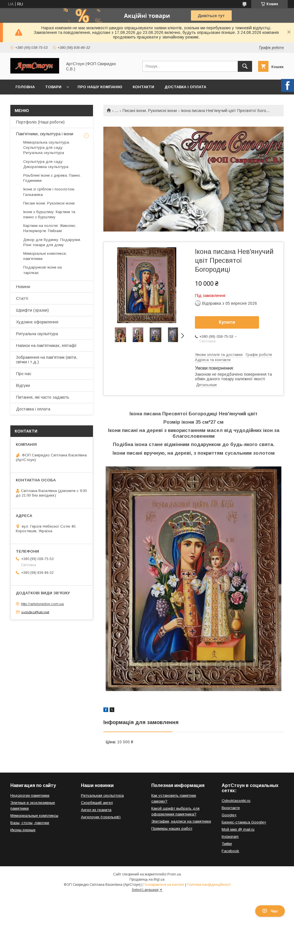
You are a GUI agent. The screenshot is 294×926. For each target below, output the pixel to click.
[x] (112, 710)
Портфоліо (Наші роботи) (40, 122)
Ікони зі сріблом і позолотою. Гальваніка (49, 191)
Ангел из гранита (96, 810)
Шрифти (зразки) (32, 310)
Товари (53, 87)
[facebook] (105, 710)
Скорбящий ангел (97, 802)
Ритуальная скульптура (102, 795)
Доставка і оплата (185, 87)
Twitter (227, 844)
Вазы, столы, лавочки (29, 823)
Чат (274, 911)
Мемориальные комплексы (34, 815)
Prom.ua (174, 874)
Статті (22, 298)
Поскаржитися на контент (163, 885)
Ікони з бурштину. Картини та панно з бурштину (49, 214)
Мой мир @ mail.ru (238, 829)
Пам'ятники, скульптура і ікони (44, 134)
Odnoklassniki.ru (236, 800)
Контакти (143, 87)
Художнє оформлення (37, 322)
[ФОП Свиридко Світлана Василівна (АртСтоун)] (34, 72)
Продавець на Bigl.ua (147, 879)
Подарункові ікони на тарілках (42, 270)
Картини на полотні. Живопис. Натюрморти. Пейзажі (49, 228)
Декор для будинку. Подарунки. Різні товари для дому (52, 242)
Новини (23, 286)
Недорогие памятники (29, 795)
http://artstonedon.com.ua (42, 604)
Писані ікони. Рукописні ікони (150, 110)
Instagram (230, 836)
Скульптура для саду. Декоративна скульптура (45, 164)
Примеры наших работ (171, 828)
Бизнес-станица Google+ (244, 822)
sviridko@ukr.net (35, 612)
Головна (25, 87)
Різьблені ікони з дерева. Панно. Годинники (52, 178)
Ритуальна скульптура (37, 333)
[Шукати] (245, 66)
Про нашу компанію (100, 87)
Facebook (230, 851)
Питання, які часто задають (42, 397)
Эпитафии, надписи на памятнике (181, 821)
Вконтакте (231, 808)
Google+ (229, 815)
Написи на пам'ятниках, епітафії (46, 345)
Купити (227, 322)
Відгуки (23, 385)
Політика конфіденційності (209, 885)
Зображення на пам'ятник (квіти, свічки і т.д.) (46, 359)
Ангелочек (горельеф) (101, 817)
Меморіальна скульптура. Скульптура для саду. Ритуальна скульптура (46, 147)
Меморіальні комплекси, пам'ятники (45, 256)
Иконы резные (22, 830)
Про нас (23, 373)
